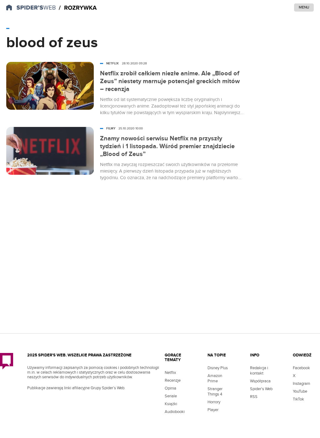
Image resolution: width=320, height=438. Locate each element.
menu (304, 7)
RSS (254, 396)
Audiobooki (175, 411)
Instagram (301, 383)
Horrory (214, 402)
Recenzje (173, 380)
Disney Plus (218, 367)
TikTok (298, 399)
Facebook (301, 367)
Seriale (171, 396)
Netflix (170, 372)
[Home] (78, 8)
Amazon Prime (215, 378)
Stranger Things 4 (215, 391)
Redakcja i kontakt (259, 370)
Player (213, 409)
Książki (171, 403)
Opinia (170, 388)
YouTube (300, 391)
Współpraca (260, 381)
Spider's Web (261, 388)
